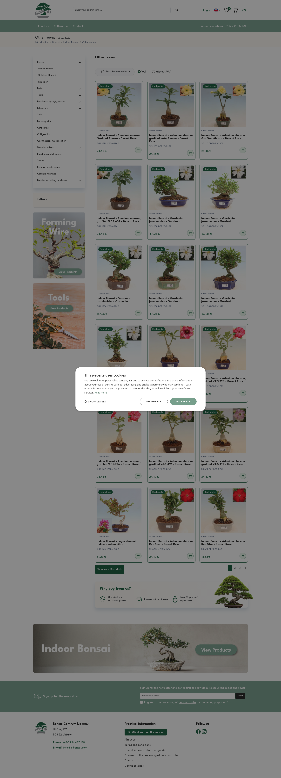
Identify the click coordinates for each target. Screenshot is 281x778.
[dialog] (140, 389)
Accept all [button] (183, 401)
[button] (95, 401)
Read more (101, 392)
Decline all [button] (153, 401)
